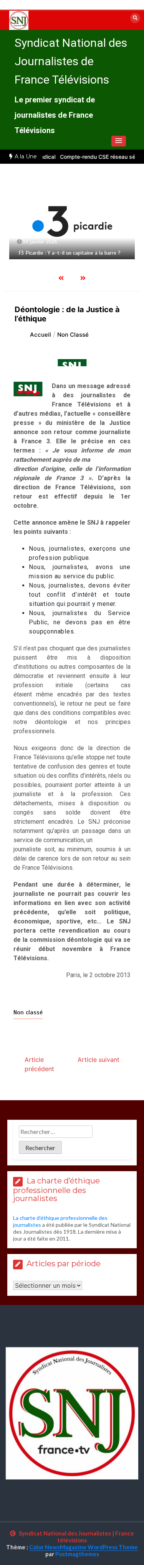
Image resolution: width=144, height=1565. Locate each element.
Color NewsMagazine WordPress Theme (83, 1547)
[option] (72, 221)
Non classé (28, 1012)
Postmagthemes (77, 1553)
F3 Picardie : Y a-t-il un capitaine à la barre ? (69, 253)
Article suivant (98, 1059)
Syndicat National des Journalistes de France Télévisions (71, 61)
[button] (118, 141)
